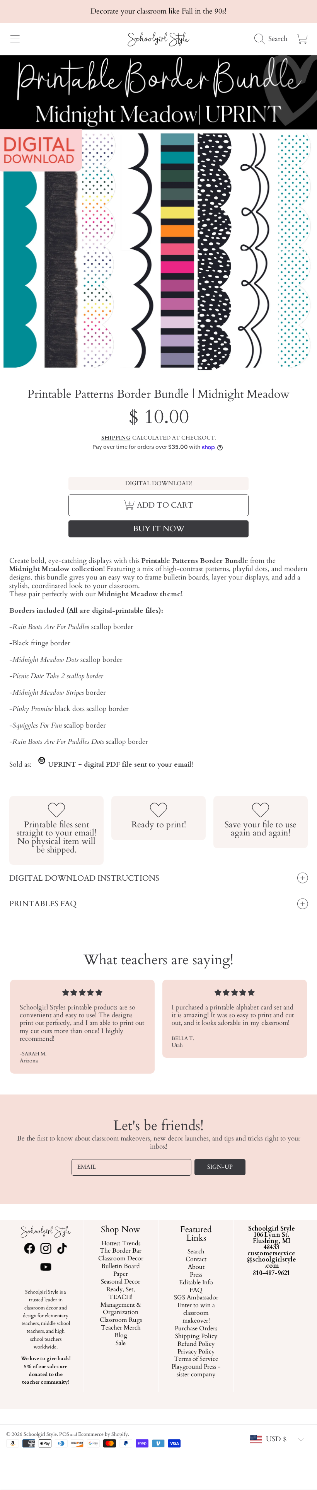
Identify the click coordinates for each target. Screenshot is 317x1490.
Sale (121, 1343)
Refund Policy (196, 1344)
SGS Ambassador (196, 1298)
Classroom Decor (120, 1259)
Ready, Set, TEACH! (121, 1293)
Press (196, 1275)
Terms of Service (196, 1359)
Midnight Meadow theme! (140, 594)
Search (196, 1252)
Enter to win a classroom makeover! (196, 1313)
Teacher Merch (121, 1328)
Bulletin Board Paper (121, 1270)
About (196, 1267)
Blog (120, 1336)
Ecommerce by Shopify (103, 1434)
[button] (14, 39)
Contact (196, 1259)
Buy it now (158, 528)
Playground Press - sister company (196, 1371)
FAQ (196, 1290)
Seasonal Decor (121, 1282)
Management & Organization (121, 1308)
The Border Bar (121, 1251)
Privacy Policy (196, 1351)
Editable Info (196, 1282)
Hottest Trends (120, 1243)
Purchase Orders (196, 1329)
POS (64, 1434)
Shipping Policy (196, 1336)
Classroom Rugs (121, 1320)
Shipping (116, 438)
